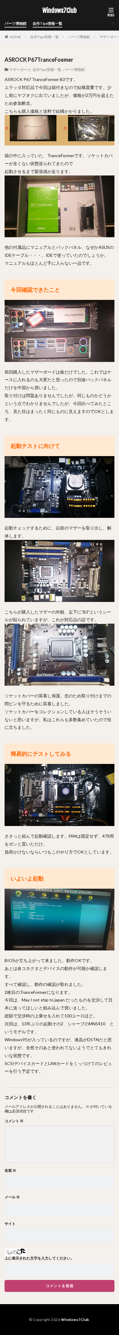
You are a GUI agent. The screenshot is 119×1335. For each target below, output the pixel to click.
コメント (14, 1121)
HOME (15, 37)
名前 (10, 1170)
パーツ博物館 (16, 23)
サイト (10, 1224)
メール (12, 1197)
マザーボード (20, 69)
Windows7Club (59, 11)
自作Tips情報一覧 (47, 23)
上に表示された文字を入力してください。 (39, 1258)
